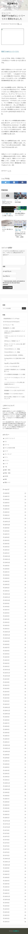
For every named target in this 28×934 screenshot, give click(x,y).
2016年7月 (15, 874)
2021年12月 (15, 669)
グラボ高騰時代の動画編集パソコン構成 (14, 374)
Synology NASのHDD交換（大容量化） (14, 355)
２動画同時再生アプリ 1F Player (11, 318)
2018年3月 (15, 811)
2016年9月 (15, 868)
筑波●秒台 (16, 931)
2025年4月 (15, 543)
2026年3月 (15, 509)
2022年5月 (15, 654)
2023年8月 (15, 606)
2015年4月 (15, 912)
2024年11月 (15, 559)
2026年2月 (15, 512)
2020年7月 (15, 723)
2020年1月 (15, 742)
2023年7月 (15, 609)
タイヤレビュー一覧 (8, 325)
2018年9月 (15, 792)
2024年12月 (15, 556)
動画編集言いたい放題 (9, 328)
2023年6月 (15, 613)
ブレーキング (7, 454)
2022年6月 (15, 650)
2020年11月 (15, 710)
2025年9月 (15, 528)
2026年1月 (15, 515)
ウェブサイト (6, 276)
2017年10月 (15, 827)
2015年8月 (15, 902)
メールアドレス (7, 271)
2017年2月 (15, 852)
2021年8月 (15, 682)
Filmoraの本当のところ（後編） (12, 352)
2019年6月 (15, 764)
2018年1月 (15, 817)
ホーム (3, 13)
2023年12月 (15, 594)
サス (5, 441)
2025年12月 (15, 518)
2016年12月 (15, 858)
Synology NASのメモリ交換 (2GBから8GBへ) (14, 359)
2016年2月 (15, 890)
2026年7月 (15, 496)
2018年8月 (15, 795)
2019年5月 (15, 767)
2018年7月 (15, 799)
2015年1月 (15, 921)
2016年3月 (15, 887)
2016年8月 (15, 871)
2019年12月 (15, 745)
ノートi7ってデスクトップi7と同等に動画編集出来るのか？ (14, 383)
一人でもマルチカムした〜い (11, 387)
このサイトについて (9, 438)
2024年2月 (15, 587)
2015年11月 (15, 896)
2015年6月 (15, 906)
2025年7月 (15, 534)
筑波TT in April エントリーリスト (10, 51)
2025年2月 (15, 550)
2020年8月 (15, 720)
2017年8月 (15, 833)
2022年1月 (15, 666)
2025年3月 (15, 546)
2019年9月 (15, 754)
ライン (6, 457)
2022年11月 (15, 635)
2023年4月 (15, 619)
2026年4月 (15, 506)
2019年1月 (15, 780)
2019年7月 (15, 761)
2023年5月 (15, 616)
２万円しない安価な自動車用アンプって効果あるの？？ (14, 332)
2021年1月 (15, 704)
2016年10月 (15, 865)
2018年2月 (15, 814)
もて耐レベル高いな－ (7, 216)
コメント (5, 255)
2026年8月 (15, 493)
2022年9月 (15, 641)
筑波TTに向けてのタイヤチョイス (7, 202)
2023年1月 (15, 628)
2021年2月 (15, 701)
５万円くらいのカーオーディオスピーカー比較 (14, 336)
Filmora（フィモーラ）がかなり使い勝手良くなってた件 (14, 344)
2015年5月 (15, 909)
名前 (4, 266)
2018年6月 (15, 802)
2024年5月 (15, 578)
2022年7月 (15, 647)
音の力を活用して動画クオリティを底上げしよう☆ (14, 397)
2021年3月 (15, 698)
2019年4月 (15, 770)
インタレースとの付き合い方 (11, 366)
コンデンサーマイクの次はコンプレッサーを (14, 378)
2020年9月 (15, 717)
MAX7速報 (18, 202)
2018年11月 (15, 786)
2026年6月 (15, 499)
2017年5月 (15, 843)
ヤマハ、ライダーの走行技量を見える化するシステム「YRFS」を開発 (20, 234)
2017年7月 (15, 836)
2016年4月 (15, 884)
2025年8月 (15, 531)
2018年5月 (15, 805)
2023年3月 (15, 622)
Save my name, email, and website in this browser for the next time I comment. (14, 282)
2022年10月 (15, 638)
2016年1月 (15, 893)
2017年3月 (15, 849)
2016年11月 (15, 861)
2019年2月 (15, 776)
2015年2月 (15, 918)
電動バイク (7, 482)
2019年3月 (15, 773)
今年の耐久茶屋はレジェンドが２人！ (20, 214)
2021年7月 (15, 685)
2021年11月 (15, 672)
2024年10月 (15, 562)
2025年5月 (15, 540)
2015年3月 (15, 915)
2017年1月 (15, 855)
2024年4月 (15, 581)
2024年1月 (15, 591)
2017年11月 (15, 824)
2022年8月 (15, 644)
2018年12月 (15, 783)
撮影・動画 (7, 470)
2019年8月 (15, 758)
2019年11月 (15, 748)
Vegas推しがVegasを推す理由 (11, 363)
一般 (20, 211)
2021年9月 (15, 679)
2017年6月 (15, 839)
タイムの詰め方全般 (9, 448)
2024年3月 (15, 584)
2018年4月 (15, 808)
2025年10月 (15, 524)
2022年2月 (15, 663)
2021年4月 (15, 695)
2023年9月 (15, 603)
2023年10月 (15, 600)
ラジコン (6, 460)
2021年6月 (15, 688)
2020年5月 (15, 729)
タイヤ (6, 451)
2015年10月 (15, 899)
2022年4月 (15, 657)
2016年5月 (15, 880)
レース (9, 13)
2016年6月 (15, 877)
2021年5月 (15, 691)
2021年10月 (15, 676)
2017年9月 (15, 830)
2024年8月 (15, 569)
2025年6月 (15, 537)
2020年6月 (15, 726)
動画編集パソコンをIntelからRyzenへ (14, 393)
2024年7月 (15, 572)
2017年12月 (15, 821)
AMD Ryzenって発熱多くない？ (12, 341)
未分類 (6, 476)
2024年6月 (15, 575)
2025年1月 (15, 553)
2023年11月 (15, 597)
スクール (17, 228)
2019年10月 (15, 751)
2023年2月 (15, 625)
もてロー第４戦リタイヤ (7, 230)
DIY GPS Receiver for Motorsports (11, 321)
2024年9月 (15, 565)
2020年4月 (15, 732)
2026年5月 (15, 502)
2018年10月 (15, 789)
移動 (5, 479)
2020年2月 (15, 739)
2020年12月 (15, 707)
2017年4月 (15, 846)
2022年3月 (15, 660)
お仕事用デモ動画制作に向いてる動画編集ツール (14, 370)
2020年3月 (15, 735)
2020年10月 (15, 713)
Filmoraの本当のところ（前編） (12, 349)
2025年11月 (15, 521)
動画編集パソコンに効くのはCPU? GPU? (14, 390)
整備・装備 (8, 213)
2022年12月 (15, 632)
